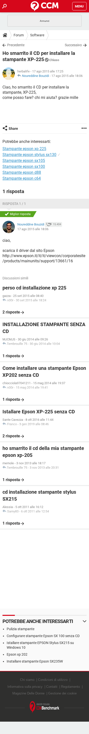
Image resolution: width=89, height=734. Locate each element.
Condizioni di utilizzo (52, 680)
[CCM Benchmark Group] (44, 707)
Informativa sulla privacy (25, 687)
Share (13, 129)
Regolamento (70, 687)
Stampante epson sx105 (23, 160)
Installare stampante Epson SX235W (35, 661)
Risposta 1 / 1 (14, 204)
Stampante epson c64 (21, 178)
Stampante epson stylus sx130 (29, 154)
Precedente (15, 45)
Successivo (73, 45)
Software (37, 35)
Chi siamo (27, 680)
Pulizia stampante (20, 629)
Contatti (51, 687)
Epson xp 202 (17, 654)
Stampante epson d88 (21, 172)
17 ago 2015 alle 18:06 (67, 76)
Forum (19, 35)
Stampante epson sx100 (23, 166)
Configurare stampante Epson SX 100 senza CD (43, 636)
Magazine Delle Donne (28, 693)
